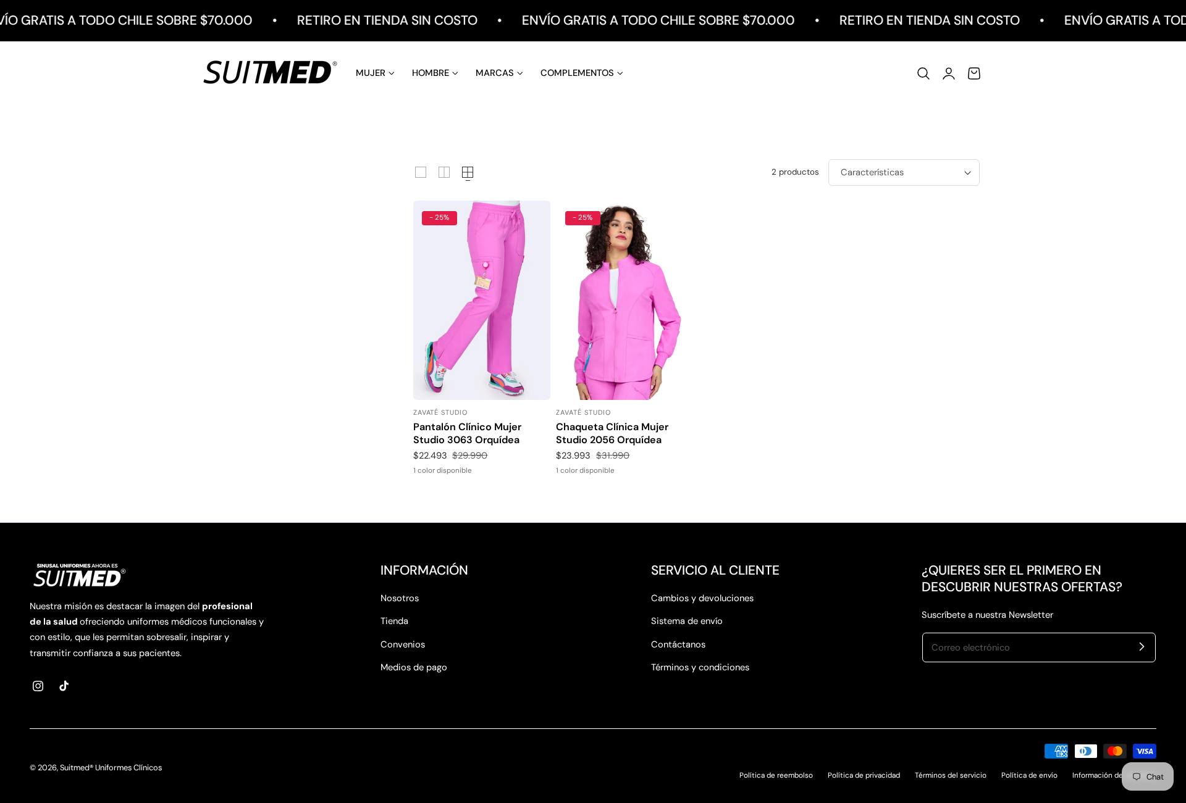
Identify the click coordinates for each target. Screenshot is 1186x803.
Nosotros (400, 598)
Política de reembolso (776, 775)
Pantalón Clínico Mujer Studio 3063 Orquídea (467, 433)
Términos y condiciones (700, 667)
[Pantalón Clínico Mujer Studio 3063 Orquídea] (481, 300)
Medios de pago (414, 667)
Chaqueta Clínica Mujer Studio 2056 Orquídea (612, 433)
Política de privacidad (864, 775)
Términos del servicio (950, 775)
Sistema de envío (687, 621)
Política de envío (1029, 775)
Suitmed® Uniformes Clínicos (111, 767)
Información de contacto (1114, 775)
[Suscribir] (1141, 647)
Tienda (394, 621)
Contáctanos (678, 644)
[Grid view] (420, 172)
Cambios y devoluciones (702, 598)
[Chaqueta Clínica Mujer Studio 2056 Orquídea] (624, 300)
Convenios (403, 644)
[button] (923, 73)
